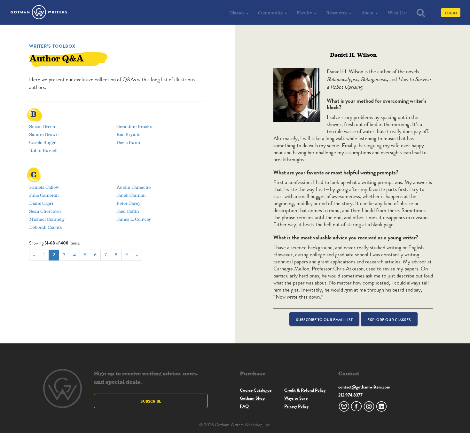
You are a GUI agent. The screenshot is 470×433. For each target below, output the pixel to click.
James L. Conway (133, 219)
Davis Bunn (128, 142)
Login (451, 13)
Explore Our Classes (389, 319)
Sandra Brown (44, 134)
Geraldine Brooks (134, 126)
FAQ (244, 406)
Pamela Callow (44, 187)
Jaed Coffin (127, 211)
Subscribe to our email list (324, 319)
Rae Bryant (128, 134)
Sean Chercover (45, 211)
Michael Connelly (47, 219)
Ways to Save (296, 398)
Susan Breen (42, 126)
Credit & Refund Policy (304, 390)
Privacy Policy (296, 406)
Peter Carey (128, 203)
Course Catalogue (255, 390)
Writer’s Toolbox (52, 46)
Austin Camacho (133, 187)
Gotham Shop (252, 398)
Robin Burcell (43, 150)
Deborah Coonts (45, 227)
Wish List (397, 13)
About (368, 13)
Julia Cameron (44, 195)
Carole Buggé (42, 142)
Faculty (305, 13)
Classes (237, 13)
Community (271, 13)
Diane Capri (41, 203)
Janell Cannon (131, 195)
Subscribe (151, 401)
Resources (337, 13)
